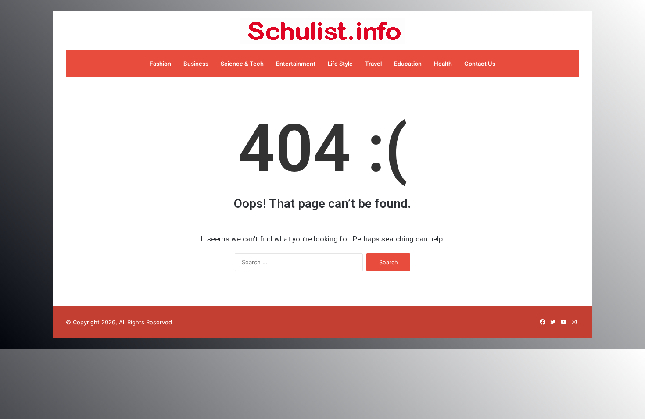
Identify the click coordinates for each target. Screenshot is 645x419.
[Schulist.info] (322, 31)
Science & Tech (242, 63)
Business (195, 63)
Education (408, 63)
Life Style (340, 63)
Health (443, 63)
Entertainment (295, 63)
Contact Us (479, 63)
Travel (373, 63)
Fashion (160, 63)
